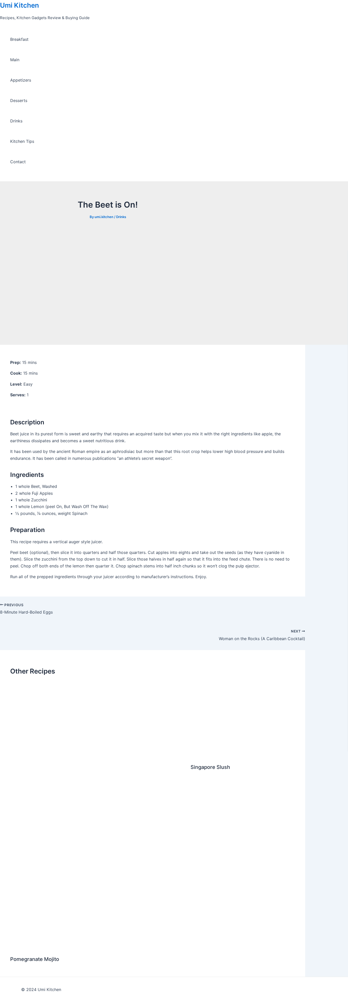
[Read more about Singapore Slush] (243, 754)
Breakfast (19, 39)
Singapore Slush (210, 767)
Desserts (18, 100)
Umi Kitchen (19, 5)
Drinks (16, 120)
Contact (18, 161)
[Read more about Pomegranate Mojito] (97, 946)
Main (14, 59)
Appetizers (20, 80)
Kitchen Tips (22, 141)
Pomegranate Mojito (34, 959)
